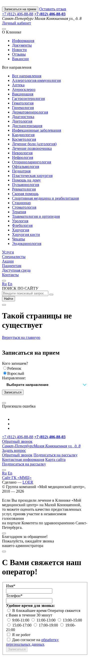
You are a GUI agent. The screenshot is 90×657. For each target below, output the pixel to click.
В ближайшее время (30, 610)
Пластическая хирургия (32, 175)
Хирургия (20, 230)
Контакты (10, 275)
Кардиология (23, 135)
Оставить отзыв (52, 9)
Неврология (22, 153)
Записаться (13, 392)
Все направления (26, 76)
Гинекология (23, 107)
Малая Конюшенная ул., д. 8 (41, 446)
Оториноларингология (31, 162)
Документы (22, 45)
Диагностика (23, 117)
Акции (8, 261)
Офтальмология (25, 166)
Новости (19, 50)
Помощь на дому (26, 180)
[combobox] (45, 385)
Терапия (19, 212)
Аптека (18, 85)
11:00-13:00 (46, 620)
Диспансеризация (27, 126)
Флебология (22, 225)
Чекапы (18, 239)
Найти (8, 299)
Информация (23, 41)
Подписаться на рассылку (56, 455)
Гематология (23, 103)
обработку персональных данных (32, 642)
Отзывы (19, 54)
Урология (20, 221)
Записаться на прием (20, 9)
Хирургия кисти (26, 234)
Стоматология (24, 207)
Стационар (21, 203)
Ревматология (24, 189)
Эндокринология (26, 243)
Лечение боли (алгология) (34, 144)
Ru (4, 284)
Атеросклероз (23, 89)
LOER (27, 482)
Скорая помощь (25, 194)
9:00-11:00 (21, 620)
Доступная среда (16, 270)
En (10, 284)
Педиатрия (21, 171)
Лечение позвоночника (32, 148)
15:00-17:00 (22, 625)
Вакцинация (22, 94)
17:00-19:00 (49, 625)
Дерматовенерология (30, 112)
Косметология (24, 139)
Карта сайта (55, 459)
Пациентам (11, 266)
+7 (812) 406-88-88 (17, 14)
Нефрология (22, 157)
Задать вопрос (14, 450)
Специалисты (14, 256)
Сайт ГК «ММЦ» (17, 478)
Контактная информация (23, 459)
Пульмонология (25, 184)
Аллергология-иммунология (36, 80)
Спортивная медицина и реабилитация (45, 198)
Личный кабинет (16, 23)
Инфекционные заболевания (36, 130)
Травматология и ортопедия (36, 216)
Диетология (22, 121)
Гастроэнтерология (28, 98)
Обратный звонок (17, 441)
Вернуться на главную (21, 337)
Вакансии (20, 59)
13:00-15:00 (72, 620)
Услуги (8, 252)
